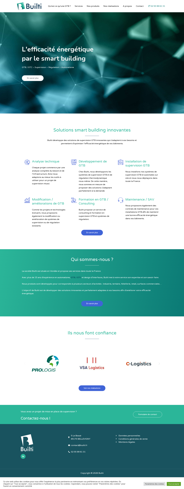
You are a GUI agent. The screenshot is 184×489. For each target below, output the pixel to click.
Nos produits (93, 6)
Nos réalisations (111, 6)
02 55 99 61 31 (157, 6)
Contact (140, 6)
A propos (127, 6)
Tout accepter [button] (173, 484)
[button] (24, 363)
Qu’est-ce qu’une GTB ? (59, 6)
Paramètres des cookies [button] (154, 484)
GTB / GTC (76, 277)
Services (79, 6)
